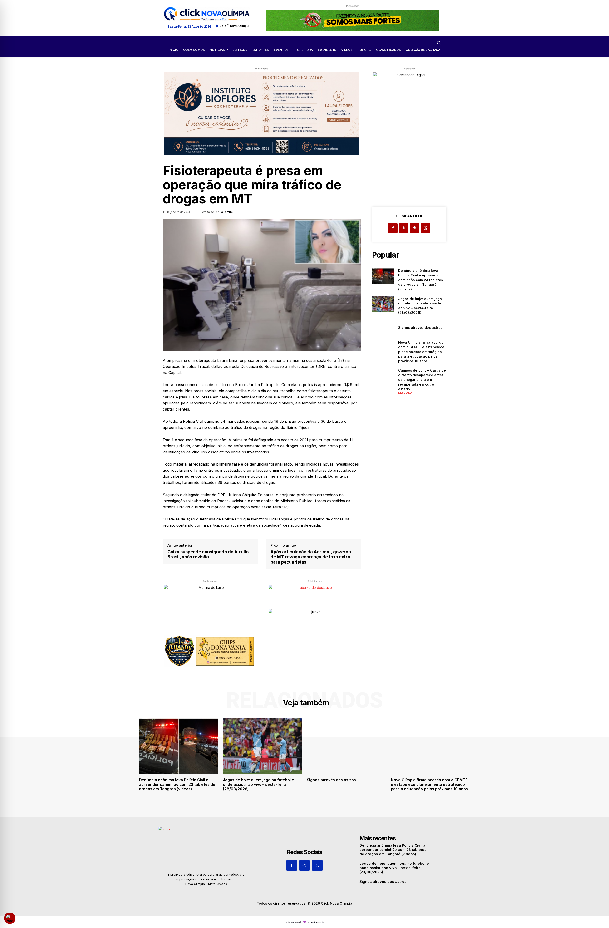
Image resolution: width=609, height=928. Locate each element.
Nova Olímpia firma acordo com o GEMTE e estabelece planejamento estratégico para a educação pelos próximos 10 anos (421, 351)
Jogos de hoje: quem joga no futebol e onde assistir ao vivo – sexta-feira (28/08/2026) (258, 784)
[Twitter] (403, 228)
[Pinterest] (414, 228)
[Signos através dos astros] (383, 327)
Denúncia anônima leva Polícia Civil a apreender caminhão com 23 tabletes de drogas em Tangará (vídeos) (420, 280)
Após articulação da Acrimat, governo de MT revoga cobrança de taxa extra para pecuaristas (310, 557)
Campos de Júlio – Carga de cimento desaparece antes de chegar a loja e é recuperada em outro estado (422, 379)
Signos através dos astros (420, 327)
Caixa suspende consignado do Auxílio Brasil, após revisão (208, 554)
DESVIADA (405, 392)
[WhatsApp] (425, 228)
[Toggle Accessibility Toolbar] (10, 918)
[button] (439, 43)
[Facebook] (393, 228)
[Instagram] (304, 865)
